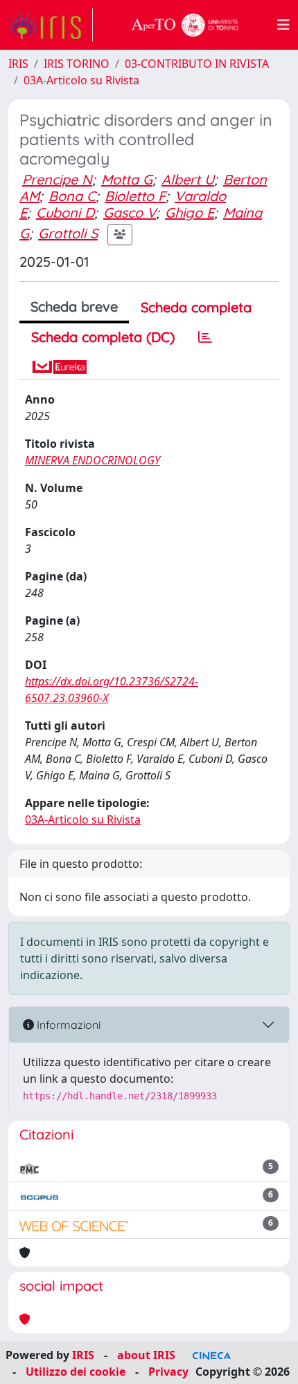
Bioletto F (135, 196)
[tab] (205, 337)
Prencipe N (57, 179)
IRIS (18, 63)
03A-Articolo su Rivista (81, 80)
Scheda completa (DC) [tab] (103, 336)
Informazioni (67, 1025)
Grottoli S (68, 233)
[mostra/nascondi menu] (283, 25)
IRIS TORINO (76, 63)
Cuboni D (65, 212)
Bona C (72, 196)
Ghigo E (189, 212)
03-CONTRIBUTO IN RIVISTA (197, 63)
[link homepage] (50, 24)
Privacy (168, 1371)
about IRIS (146, 1355)
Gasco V (129, 212)
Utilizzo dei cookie (75, 1371)
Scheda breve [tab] (74, 306)
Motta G (126, 179)
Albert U (187, 179)
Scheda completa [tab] (196, 307)
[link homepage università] (185, 24)
